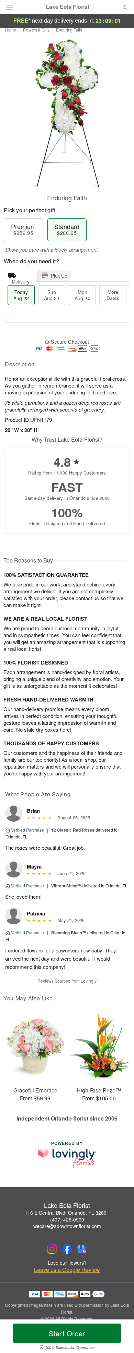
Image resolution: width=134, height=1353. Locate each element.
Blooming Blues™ (68, 933)
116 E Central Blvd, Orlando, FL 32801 (67, 1212)
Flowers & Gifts (36, 30)
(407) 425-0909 (67, 1219)
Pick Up (59, 275)
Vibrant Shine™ (66, 886)
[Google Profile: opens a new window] (82, 1249)
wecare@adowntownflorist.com (67, 1226)
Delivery (21, 280)
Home (10, 30)
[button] (119, 1337)
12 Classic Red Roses (72, 830)
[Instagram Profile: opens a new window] (52, 1249)
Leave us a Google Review (67, 1270)
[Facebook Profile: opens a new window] (67, 1249)
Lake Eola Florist (67, 7)
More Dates (113, 295)
